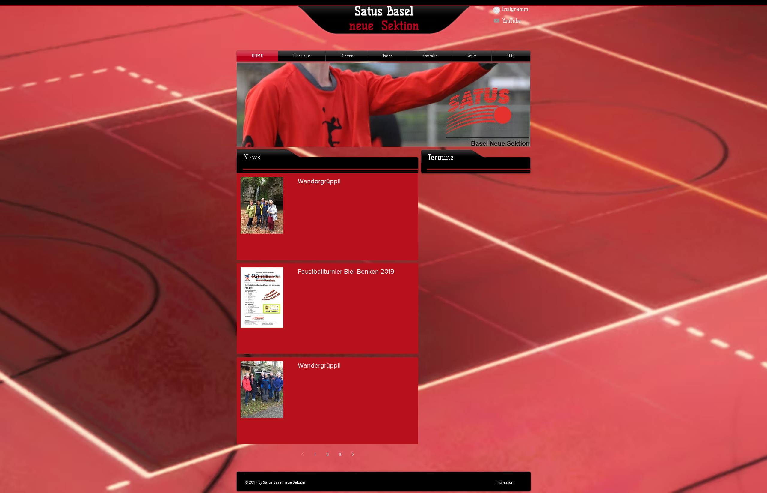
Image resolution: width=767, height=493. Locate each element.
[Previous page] (302, 454)
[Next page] (352, 454)
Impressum (505, 482)
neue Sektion (384, 25)
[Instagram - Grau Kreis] (496, 10)
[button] (301, 56)
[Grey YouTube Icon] (496, 20)
